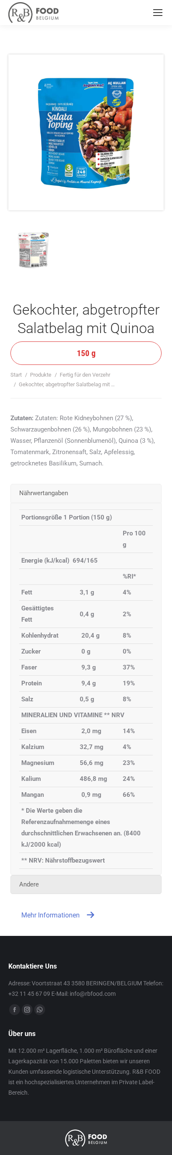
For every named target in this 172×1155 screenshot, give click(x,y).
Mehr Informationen (50, 915)
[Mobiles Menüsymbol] (158, 12)
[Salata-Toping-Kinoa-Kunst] (45, 262)
